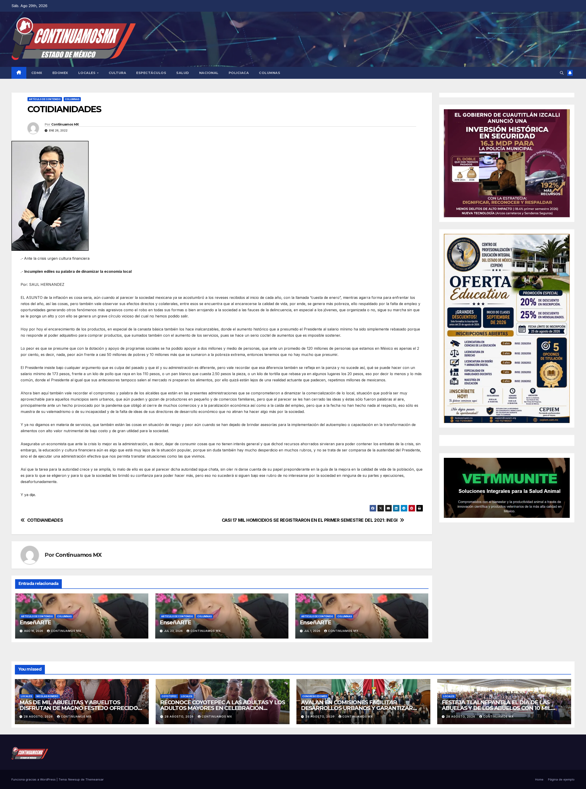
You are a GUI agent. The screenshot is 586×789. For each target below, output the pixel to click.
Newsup (74, 779)
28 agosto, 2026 (39, 716)
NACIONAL (209, 73)
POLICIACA (239, 73)
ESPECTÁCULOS (151, 73)
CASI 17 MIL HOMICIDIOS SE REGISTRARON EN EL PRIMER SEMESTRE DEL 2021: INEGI (310, 520)
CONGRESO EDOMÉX (314, 696)
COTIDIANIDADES (45, 520)
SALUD (182, 73)
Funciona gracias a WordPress (34, 779)
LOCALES (87, 73)
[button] (562, 73)
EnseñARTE (35, 622)
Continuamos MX (65, 124)
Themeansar (94, 779)
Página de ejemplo (561, 779)
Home (539, 779)
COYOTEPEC (169, 696)
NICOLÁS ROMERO (47, 696)
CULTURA (117, 73)
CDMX (36, 73)
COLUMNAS (269, 73)
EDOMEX (60, 73)
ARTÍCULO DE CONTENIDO (45, 99)
